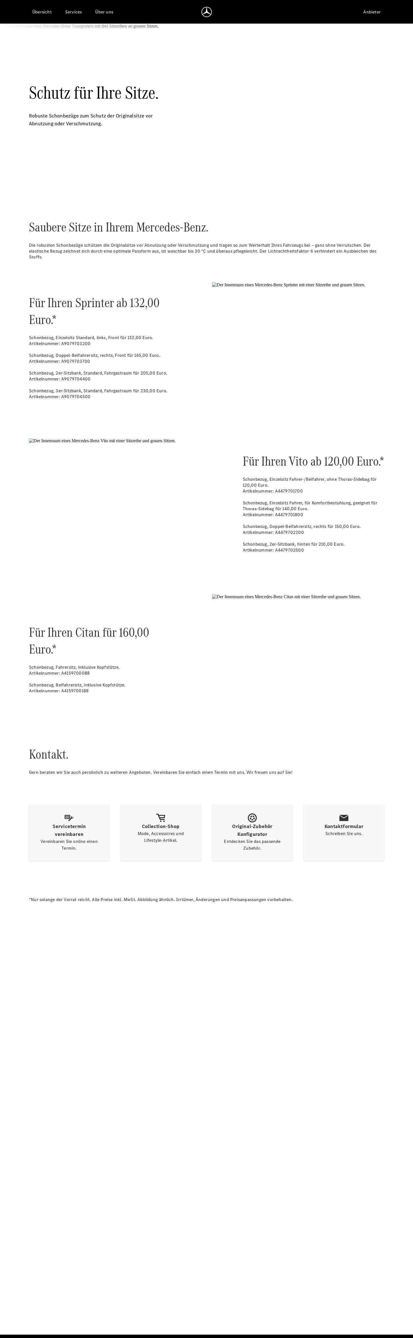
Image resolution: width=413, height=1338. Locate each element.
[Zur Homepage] (206, 11)
